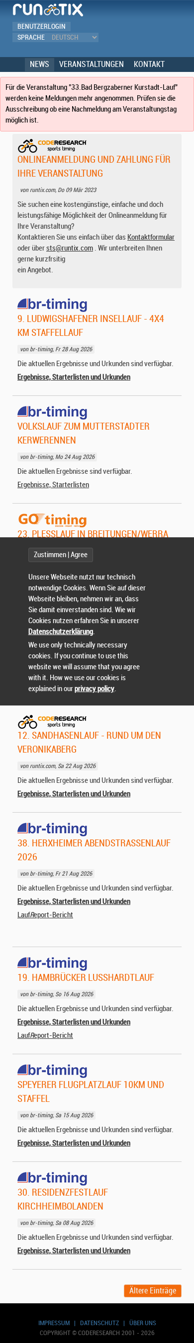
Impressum (54, 1323)
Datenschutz (99, 1323)
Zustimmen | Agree (61, 555)
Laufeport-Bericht (45, 915)
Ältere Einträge (152, 1290)
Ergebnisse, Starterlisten (53, 485)
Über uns (142, 1323)
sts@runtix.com (69, 248)
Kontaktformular (151, 237)
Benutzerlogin (41, 26)
